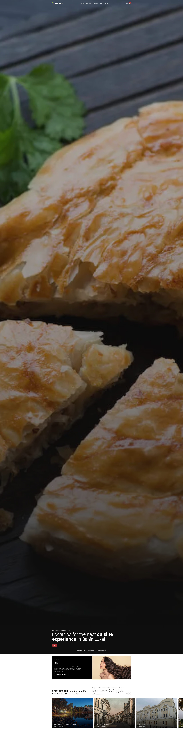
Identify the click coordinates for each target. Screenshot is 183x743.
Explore (82, 3)
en (130, 3)
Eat (87, 3)
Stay (90, 3)
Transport (95, 3)
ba (127, 3)
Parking (106, 3)
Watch (101, 3)
